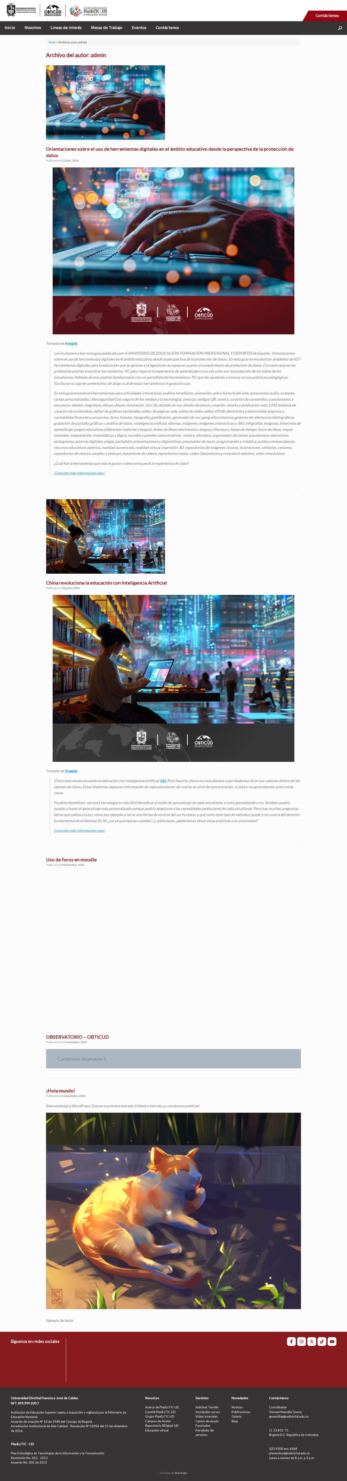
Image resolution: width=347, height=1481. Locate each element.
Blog (235, 1421)
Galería (236, 1416)
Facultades (202, 1425)
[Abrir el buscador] (340, 28)
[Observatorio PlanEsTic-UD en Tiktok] (321, 1341)
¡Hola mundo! (60, 1090)
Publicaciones (241, 1412)
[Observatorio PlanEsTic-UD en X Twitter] (311, 1341)
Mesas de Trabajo (106, 28)
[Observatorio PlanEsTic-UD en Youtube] (332, 1341)
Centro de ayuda (207, 1421)
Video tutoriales (206, 1416)
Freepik (71, 343)
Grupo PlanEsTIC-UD (159, 1416)
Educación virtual (157, 1430)
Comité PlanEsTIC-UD (160, 1412)
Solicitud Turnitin (207, 1407)
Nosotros (33, 28)
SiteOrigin (181, 1472)
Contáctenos (327, 15)
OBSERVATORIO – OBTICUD (77, 1037)
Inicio (10, 28)
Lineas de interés (66, 28)
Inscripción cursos (207, 1412)
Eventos (139, 28)
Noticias (237, 1407)
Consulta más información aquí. (79, 473)
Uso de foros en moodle (71, 859)
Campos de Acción (158, 1421)
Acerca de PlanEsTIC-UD (162, 1407)
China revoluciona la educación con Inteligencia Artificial (106, 582)
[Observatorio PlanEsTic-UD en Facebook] (291, 1341)
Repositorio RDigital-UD (162, 1425)
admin (98, 55)
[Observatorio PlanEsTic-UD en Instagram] (301, 1341)
